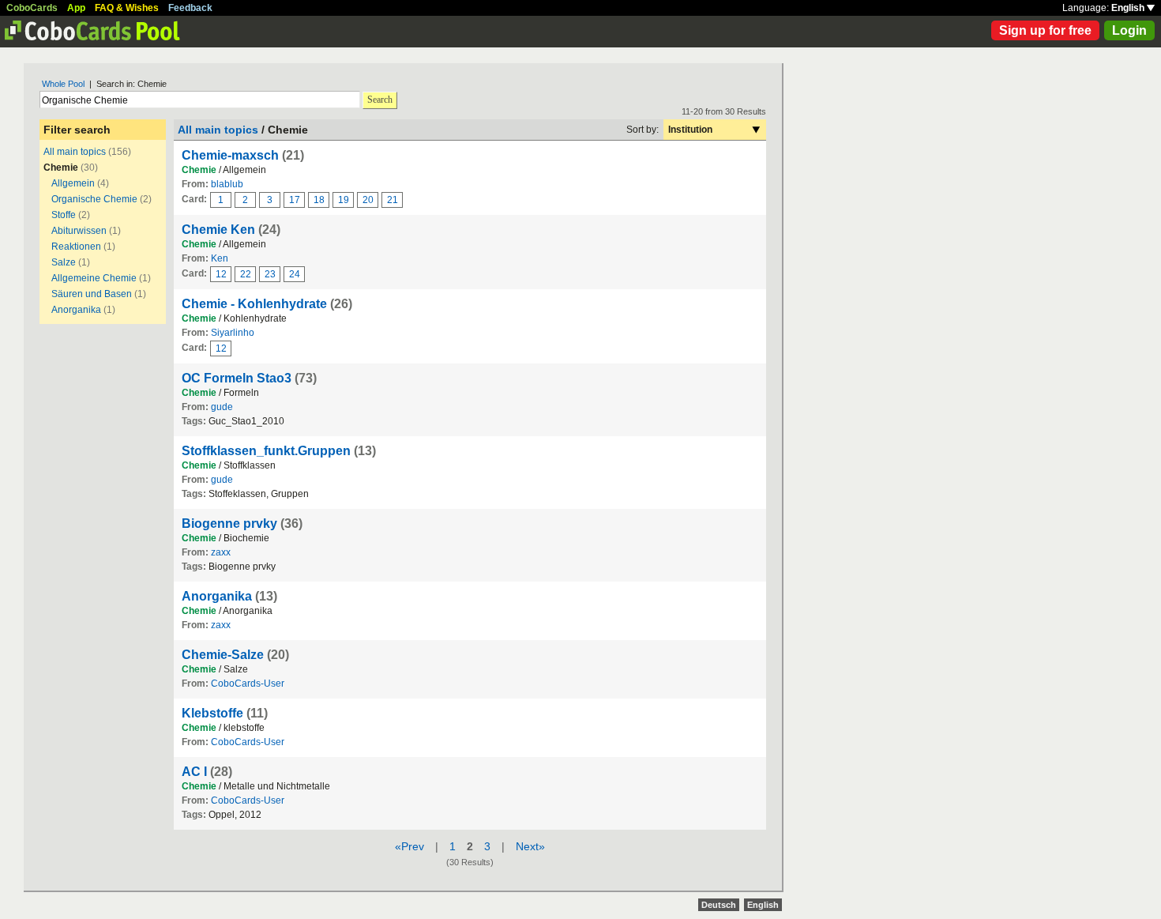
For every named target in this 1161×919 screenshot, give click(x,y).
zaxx (221, 552)
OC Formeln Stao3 (236, 378)
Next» (530, 846)
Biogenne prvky (229, 523)
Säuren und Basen (91, 293)
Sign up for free (1045, 30)
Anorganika (76, 309)
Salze (63, 262)
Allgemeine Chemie (94, 278)
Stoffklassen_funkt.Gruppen (266, 451)
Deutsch (718, 905)
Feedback (190, 7)
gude (222, 406)
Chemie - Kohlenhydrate (254, 304)
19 (343, 199)
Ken (219, 258)
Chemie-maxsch (230, 155)
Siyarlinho (232, 332)
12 (221, 274)
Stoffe (63, 214)
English (1129, 7)
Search (380, 99)
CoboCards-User (247, 683)
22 (245, 274)
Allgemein (73, 183)
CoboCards (32, 7)
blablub (227, 184)
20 (368, 199)
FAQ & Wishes (127, 7)
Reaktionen (76, 246)
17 (294, 199)
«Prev (409, 846)
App (76, 7)
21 (392, 199)
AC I (194, 771)
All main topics (74, 151)
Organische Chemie (94, 199)
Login (1129, 30)
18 (319, 199)
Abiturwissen (79, 230)
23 (270, 274)
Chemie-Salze (223, 654)
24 (294, 274)
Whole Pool (63, 84)
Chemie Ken (218, 229)
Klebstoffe (212, 713)
